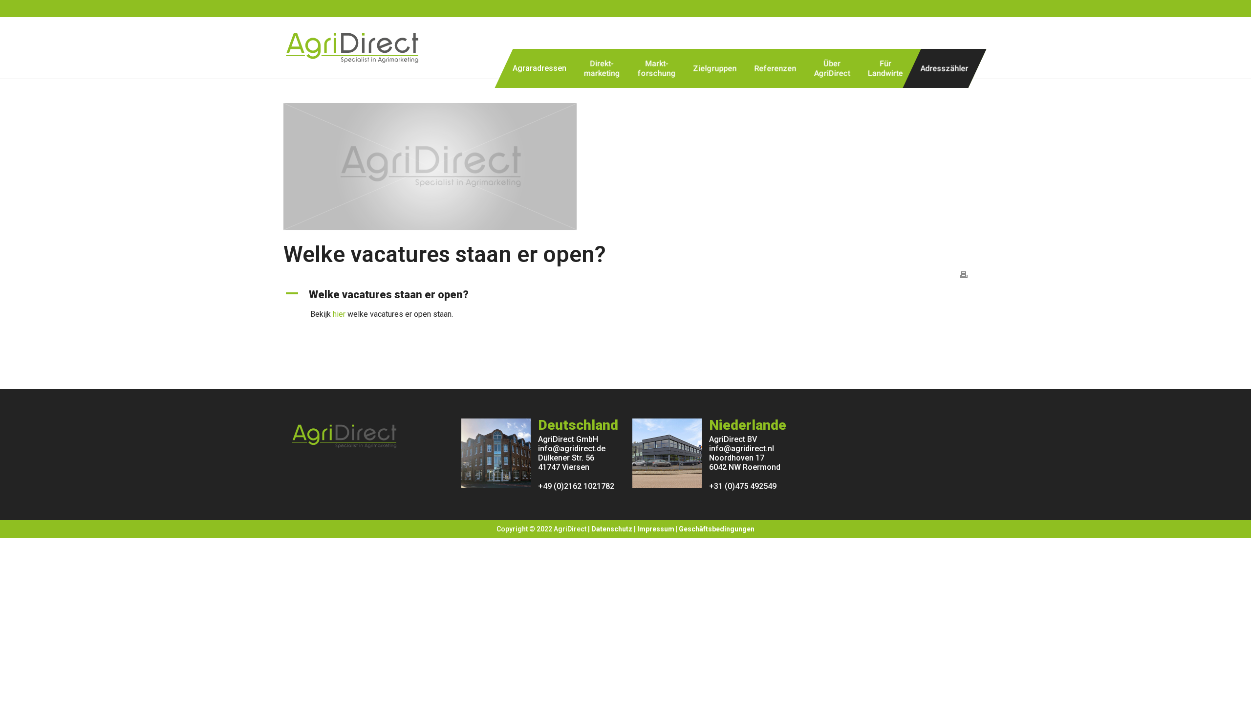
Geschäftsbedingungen (717, 529)
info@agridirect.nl (741, 448)
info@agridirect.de (571, 448)
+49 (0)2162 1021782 (576, 486)
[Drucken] (964, 274)
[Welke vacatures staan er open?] (625, 166)
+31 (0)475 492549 (742, 486)
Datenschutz (611, 529)
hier (339, 314)
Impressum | (658, 529)
